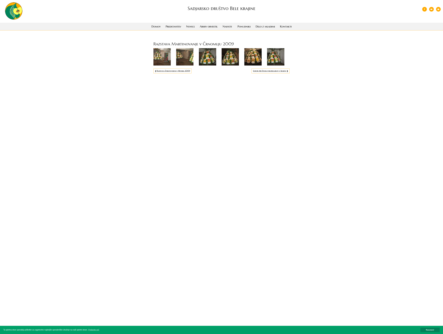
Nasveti (227, 26)
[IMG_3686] (278, 57)
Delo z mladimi (265, 26)
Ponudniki (244, 26)
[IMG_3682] (255, 57)
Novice (190, 26)
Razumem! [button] (430, 330)
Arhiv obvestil (209, 26)
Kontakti (286, 26)
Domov (156, 26)
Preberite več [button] (93, 330)
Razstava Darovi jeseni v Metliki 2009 (173, 71)
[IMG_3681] (164, 57)
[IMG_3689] (187, 57)
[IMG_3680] (233, 57)
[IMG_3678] (210, 57)
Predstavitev (173, 26)
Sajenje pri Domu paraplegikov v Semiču (269, 71)
